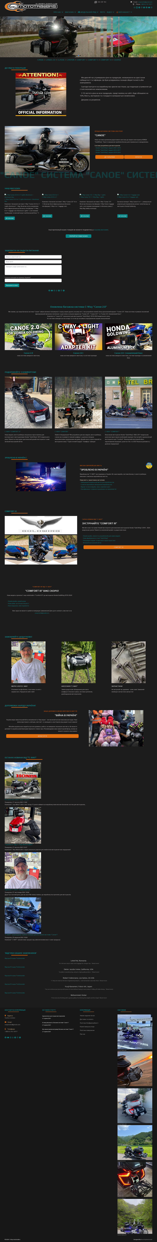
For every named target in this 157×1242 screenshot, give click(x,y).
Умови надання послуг (87, 1015)
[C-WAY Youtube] (149, 7)
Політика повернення (87, 1030)
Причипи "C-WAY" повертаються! (17, 890)
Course (117, 60)
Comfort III (106, 60)
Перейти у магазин (78, 236)
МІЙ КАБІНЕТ (124, 12)
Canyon (71, 60)
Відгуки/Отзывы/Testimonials (15, 958)
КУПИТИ (138, 157)
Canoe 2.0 (50, 60)
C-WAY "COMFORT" (112, 431)
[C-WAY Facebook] (146, 7)
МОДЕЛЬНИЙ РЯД (88, 12)
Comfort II (93, 60)
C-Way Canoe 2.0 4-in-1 (49, 197)
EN (99, 2)
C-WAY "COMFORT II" (13, 431)
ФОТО (102, 12)
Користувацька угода (87, 1026)
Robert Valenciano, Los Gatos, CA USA (78, 978)
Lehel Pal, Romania (78, 961)
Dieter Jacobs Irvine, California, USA (78, 969)
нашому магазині (101, 230)
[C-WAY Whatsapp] (134, 7)
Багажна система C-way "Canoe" (17, 799)
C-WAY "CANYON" (61, 431)
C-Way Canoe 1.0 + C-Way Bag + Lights (92, 197)
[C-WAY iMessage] (137, 7)
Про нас (82, 1034)
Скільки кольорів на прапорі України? (18, 277)
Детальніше (109, 157)
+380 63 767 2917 (146, 4)
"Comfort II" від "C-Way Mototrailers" (19, 844)
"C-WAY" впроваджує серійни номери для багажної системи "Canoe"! (31, 935)
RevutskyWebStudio (146, 1239)
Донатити (42, 736)
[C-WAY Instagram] (151, 7)
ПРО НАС (57, 12)
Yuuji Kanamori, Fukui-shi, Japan (78, 986)
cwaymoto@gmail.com (145, 2)
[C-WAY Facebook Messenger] (144, 7)
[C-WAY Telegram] (139, 7)
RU (105, 2)
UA (96, 2)
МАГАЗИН (69, 12)
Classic (61, 60)
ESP (102, 2)
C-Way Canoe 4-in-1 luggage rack (127, 197)
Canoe (40, 60)
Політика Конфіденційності (89, 1023)
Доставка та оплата (86, 1019)
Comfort (81, 60)
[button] (76, 55)
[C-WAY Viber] (141, 7)
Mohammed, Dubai (78, 995)
